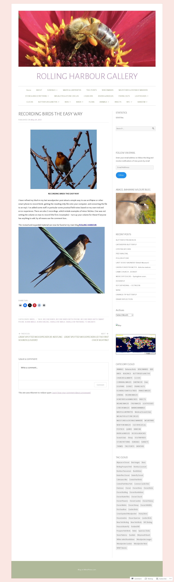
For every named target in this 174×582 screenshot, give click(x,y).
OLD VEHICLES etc (139, 425)
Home (28, 90)
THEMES (120, 446)
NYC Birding (148, 522)
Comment (100, 385)
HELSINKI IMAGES (131, 395)
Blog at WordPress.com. (87, 570)
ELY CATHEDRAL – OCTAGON (128, 286)
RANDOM (141, 102)
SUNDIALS (51, 90)
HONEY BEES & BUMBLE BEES (127, 399)
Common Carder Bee (141, 484)
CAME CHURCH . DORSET (126, 272)
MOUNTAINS (149, 421)
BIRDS (78, 102)
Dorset (128, 488)
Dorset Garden (135, 501)
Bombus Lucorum (140, 467)
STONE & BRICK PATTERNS (36, 96)
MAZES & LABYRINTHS (72, 90)
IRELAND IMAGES (123, 404)
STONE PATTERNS (123, 442)
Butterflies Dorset (123, 475)
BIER (151, 369)
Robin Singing (43, 322)
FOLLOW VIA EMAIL (125, 152)
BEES (67, 102)
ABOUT (39, 90)
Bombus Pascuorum (124, 471)
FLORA (91, 102)
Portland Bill (135, 527)
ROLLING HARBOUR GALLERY (87, 76)
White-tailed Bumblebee (125, 539)
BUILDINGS (127, 374)
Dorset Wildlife (146, 505)
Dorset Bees (137, 488)
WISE (118, 290)
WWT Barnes (122, 548)
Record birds (49, 319)
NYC (128, 102)
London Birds (147, 518)
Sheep (130, 438)
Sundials (132, 535)
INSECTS (118, 102)
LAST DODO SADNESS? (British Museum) (132, 263)
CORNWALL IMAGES (124, 382)
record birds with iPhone (68, 319)
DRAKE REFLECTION (124, 299)
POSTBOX (120, 429)
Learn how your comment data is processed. (71, 393)
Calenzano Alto (122, 480)
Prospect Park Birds (123, 531)
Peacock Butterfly (123, 527)
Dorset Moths (121, 505)
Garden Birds (133, 509)
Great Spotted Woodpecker (127, 514)
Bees (143, 462)
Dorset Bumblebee (136, 492)
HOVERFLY (120, 281)
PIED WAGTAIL (122, 254)
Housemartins (122, 518)
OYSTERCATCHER (123, 249)
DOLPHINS (120, 386)
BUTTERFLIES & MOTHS (47, 102)
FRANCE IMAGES (144, 391)
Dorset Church (137, 497)
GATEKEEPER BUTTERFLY (126, 245)
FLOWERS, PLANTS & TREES (127, 391)
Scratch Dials (121, 438)
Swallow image (57, 322)
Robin (134, 531)
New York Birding (123, 522)
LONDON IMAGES (123, 408)
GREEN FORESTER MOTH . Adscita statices (133, 267)
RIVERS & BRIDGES (105, 96)
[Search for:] (136, 128)
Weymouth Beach (143, 535)
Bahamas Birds (130, 369)
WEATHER (140, 446)
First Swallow (121, 509)
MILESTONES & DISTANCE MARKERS (133, 90)
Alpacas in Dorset (123, 462)
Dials (146, 382)
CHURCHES (88, 96)
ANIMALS (103, 102)
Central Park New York (124, 484)
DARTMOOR (137, 382)
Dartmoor (120, 488)
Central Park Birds (135, 480)
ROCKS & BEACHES (139, 433)
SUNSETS (144, 442)
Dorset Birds (148, 488)
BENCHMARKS (107, 90)
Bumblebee (137, 471)
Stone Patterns (122, 535)
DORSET (129, 386)
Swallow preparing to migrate (80, 322)
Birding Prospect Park (124, 467)
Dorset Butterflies (123, 497)
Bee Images (135, 462)
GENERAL (120, 395)
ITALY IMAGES (136, 404)
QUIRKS (129, 429)
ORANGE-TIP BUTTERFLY (126, 295)
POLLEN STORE (122, 258)
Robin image (30, 322)
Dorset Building (122, 492)
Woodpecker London (124, 544)
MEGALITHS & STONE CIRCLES (66, 96)
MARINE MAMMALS (138, 408)
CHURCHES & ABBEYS (124, 378)
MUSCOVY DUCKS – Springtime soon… (131, 276)
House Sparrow (134, 518)
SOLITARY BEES (140, 438)
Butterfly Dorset (137, 475)
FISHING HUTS (124, 96)
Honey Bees (143, 514)
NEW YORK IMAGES (124, 425)
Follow (121, 175)
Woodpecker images (144, 539)
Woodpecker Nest (140, 544)
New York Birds (136, 522)
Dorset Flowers (122, 501)
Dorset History (148, 501)
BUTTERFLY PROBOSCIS (126, 240)
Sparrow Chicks (144, 531)
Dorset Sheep (133, 505)
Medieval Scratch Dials (143, 412)
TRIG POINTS (91, 90)
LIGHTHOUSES (140, 96)
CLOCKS (29, 102)
